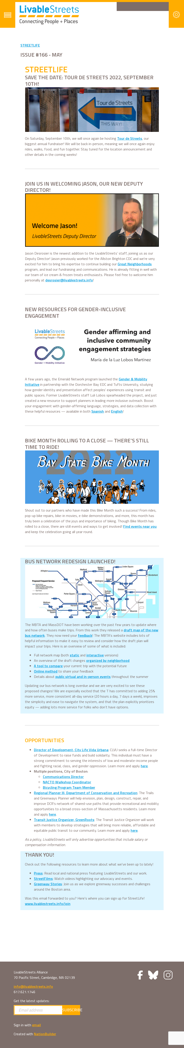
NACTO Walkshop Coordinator (67, 782)
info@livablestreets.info (33, 986)
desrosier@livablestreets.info (69, 280)
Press (38, 873)
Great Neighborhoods (135, 264)
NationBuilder (45, 1034)
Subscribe (71, 1010)
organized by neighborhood (107, 660)
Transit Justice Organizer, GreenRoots (64, 819)
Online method (45, 671)
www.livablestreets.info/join (47, 903)
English (117, 411)
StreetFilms (43, 878)
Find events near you (140, 526)
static (74, 655)
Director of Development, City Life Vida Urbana (71, 749)
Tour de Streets (129, 138)
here (144, 766)
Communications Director (63, 776)
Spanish (97, 411)
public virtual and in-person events (83, 676)
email (36, 1025)
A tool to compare (48, 666)
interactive (95, 655)
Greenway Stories (48, 884)
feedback (85, 635)
